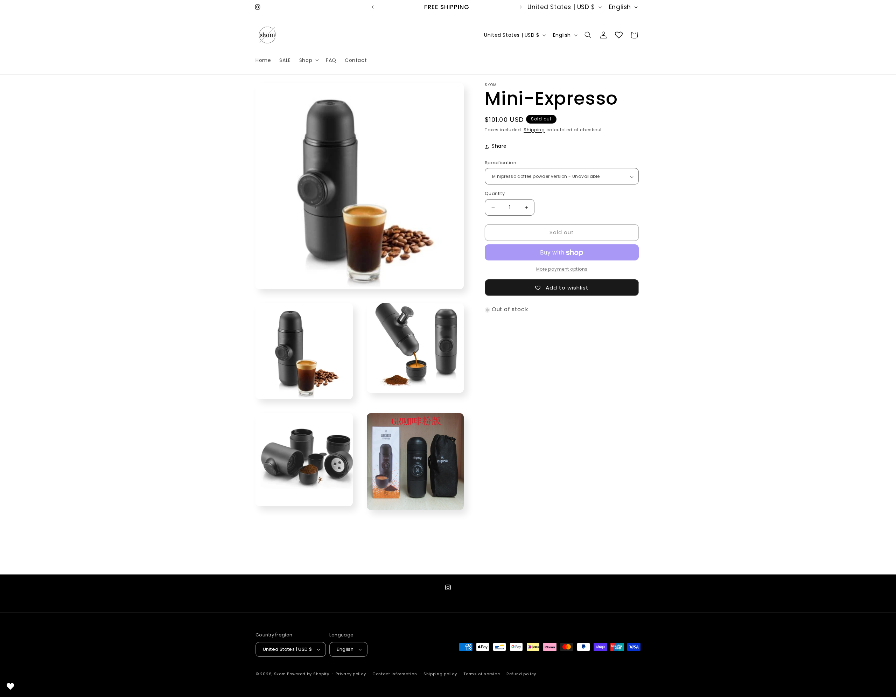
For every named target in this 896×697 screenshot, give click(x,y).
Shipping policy (440, 674)
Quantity (495, 193)
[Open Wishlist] (618, 35)
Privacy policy (351, 674)
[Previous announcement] (372, 7)
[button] (308, 60)
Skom (280, 674)
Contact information (394, 674)
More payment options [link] (562, 269)
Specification (500, 163)
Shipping (534, 130)
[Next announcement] (520, 7)
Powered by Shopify (308, 674)
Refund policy (521, 674)
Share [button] (499, 146)
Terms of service (481, 674)
